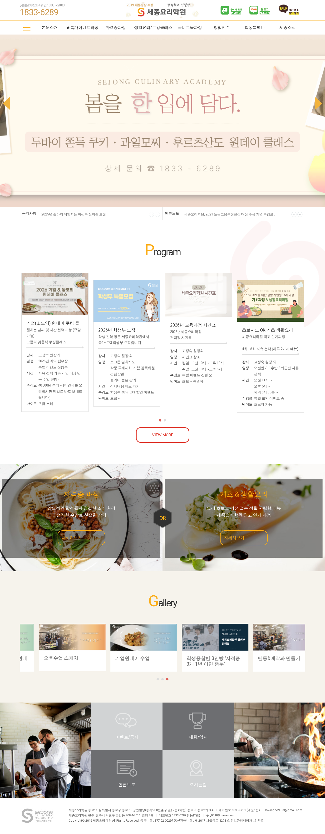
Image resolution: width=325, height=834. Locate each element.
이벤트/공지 (126, 736)
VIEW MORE (162, 434)
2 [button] (165, 420)
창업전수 (222, 27)
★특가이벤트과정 (82, 27)
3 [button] (167, 679)
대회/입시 (198, 736)
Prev (6, 103)
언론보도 (126, 784)
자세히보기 (72, 537)
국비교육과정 (190, 27)
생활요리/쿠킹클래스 (153, 27)
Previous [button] (151, 214)
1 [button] (160, 420)
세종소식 (288, 27)
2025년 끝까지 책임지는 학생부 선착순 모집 (73, 214)
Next (319, 103)
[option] (100, 215)
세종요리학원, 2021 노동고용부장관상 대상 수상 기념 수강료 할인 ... (231, 214)
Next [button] (157, 214)
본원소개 (50, 27)
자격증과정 (116, 27)
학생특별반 (255, 27)
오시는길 (198, 784)
